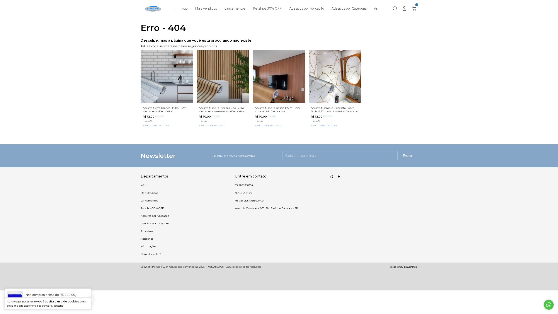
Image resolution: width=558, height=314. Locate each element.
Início (184, 8)
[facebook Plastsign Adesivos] (339, 176)
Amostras (147, 231)
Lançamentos (234, 8)
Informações (148, 246)
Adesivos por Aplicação (306, 8)
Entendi (59, 305)
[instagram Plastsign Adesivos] (331, 176)
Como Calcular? (151, 254)
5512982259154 (244, 185)
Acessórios (147, 238)
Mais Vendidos (206, 8)
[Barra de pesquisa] (395, 9)
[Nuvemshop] (403, 267)
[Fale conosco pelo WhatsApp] (549, 305)
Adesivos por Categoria (349, 8)
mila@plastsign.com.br (250, 200)
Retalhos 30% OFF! (267, 8)
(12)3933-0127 (243, 193)
